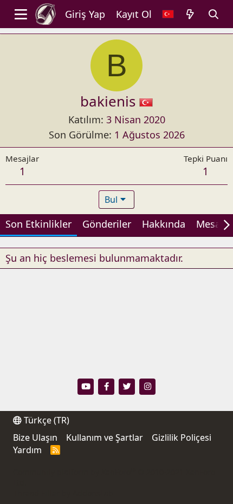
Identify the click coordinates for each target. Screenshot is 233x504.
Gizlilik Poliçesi (181, 437)
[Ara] (213, 14)
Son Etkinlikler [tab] (38, 223)
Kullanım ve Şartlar (104, 437)
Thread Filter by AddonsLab (63, 493)
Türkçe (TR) (45, 420)
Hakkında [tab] (163, 223)
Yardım (27, 450)
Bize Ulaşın (35, 437)
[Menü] (21, 14)
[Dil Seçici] (168, 14)
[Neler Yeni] (190, 14)
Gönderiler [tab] (106, 223)
